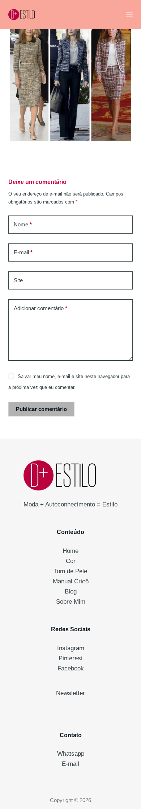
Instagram (70, 648)
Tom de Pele (70, 571)
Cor (71, 561)
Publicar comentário (41, 409)
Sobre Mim (70, 601)
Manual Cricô (71, 581)
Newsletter (70, 693)
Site (18, 280)
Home (70, 550)
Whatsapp (70, 753)
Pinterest (71, 658)
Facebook (70, 668)
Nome (23, 224)
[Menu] (129, 14)
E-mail (23, 252)
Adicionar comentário (40, 308)
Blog (71, 591)
